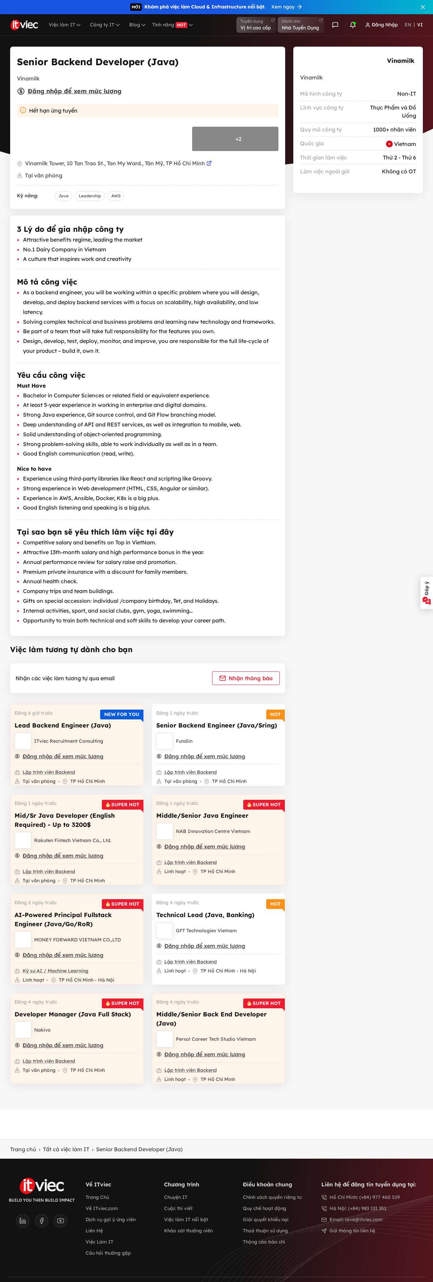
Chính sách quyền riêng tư (272, 1197)
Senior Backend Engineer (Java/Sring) (216, 725)
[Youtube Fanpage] (60, 1223)
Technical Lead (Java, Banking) (205, 915)
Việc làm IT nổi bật (186, 1219)
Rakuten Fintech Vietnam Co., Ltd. (72, 840)
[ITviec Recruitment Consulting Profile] (23, 741)
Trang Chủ (97, 1197)
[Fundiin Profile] (164, 741)
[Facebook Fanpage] (44, 1223)
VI (420, 25)
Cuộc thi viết (178, 1208)
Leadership (90, 195)
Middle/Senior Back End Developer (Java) (211, 1018)
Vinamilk (400, 61)
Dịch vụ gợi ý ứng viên (111, 1219)
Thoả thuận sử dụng (265, 1231)
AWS (115, 195)
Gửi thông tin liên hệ (352, 1231)
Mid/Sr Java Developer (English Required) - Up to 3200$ (65, 820)
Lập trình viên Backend (49, 772)
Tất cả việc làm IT (66, 1149)
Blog (134, 25)
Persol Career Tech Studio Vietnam (216, 1039)
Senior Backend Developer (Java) (139, 1149)
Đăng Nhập (385, 25)
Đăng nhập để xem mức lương (74, 91)
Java (64, 195)
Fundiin (184, 741)
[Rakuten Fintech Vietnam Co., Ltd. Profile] (23, 840)
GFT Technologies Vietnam (206, 931)
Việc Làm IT (99, 1242)
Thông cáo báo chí (264, 1242)
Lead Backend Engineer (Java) (63, 725)
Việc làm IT (62, 25)
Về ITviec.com (102, 1208)
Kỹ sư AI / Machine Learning (55, 971)
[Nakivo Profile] (23, 1029)
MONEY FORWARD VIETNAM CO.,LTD (77, 940)
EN (408, 25)
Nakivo (42, 1030)
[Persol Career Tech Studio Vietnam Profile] (164, 1039)
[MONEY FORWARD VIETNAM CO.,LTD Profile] (23, 939)
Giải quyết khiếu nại (266, 1219)
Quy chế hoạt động (264, 1208)
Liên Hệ (94, 1231)
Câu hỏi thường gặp (108, 1253)
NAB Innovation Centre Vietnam (213, 831)
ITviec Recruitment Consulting (68, 741)
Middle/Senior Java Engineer (202, 815)
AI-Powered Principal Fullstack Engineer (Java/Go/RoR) (63, 919)
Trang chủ (23, 1149)
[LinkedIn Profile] (25, 1223)
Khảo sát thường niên (188, 1231)
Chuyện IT (175, 1197)
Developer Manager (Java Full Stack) (73, 1014)
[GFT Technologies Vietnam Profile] (164, 930)
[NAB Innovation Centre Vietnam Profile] (164, 831)
